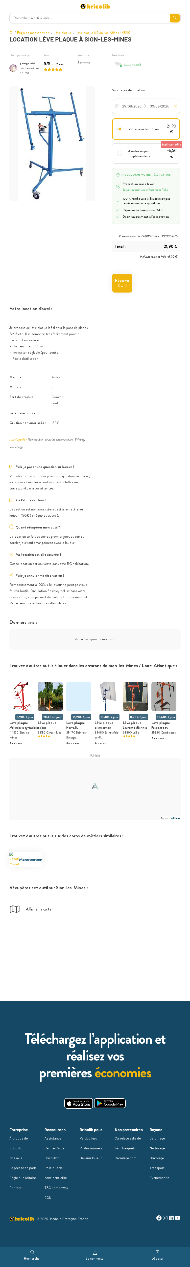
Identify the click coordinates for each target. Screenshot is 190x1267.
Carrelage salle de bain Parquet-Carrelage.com (128, 1148)
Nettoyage (157, 1148)
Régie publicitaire (22, 1178)
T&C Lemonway (56, 1187)
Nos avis (15, 1158)
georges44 (27, 63)
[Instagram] (165, 1219)
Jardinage (157, 1138)
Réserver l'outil (122, 283)
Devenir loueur (91, 1158)
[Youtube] (177, 1219)
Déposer (157, 1258)
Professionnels (91, 1148)
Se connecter (95, 1258)
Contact (15, 1187)
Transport (157, 1168)
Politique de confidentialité (56, 1173)
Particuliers (88, 1138)
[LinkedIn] (171, 1219)
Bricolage (157, 1158)
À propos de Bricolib (18, 1143)
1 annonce (84, 62)
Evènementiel (160, 1178)
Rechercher (32, 1258)
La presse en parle (23, 1168)
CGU (48, 1197)
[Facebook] (159, 1219)
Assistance (53, 1138)
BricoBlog (52, 1158)
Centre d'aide (54, 1148)
